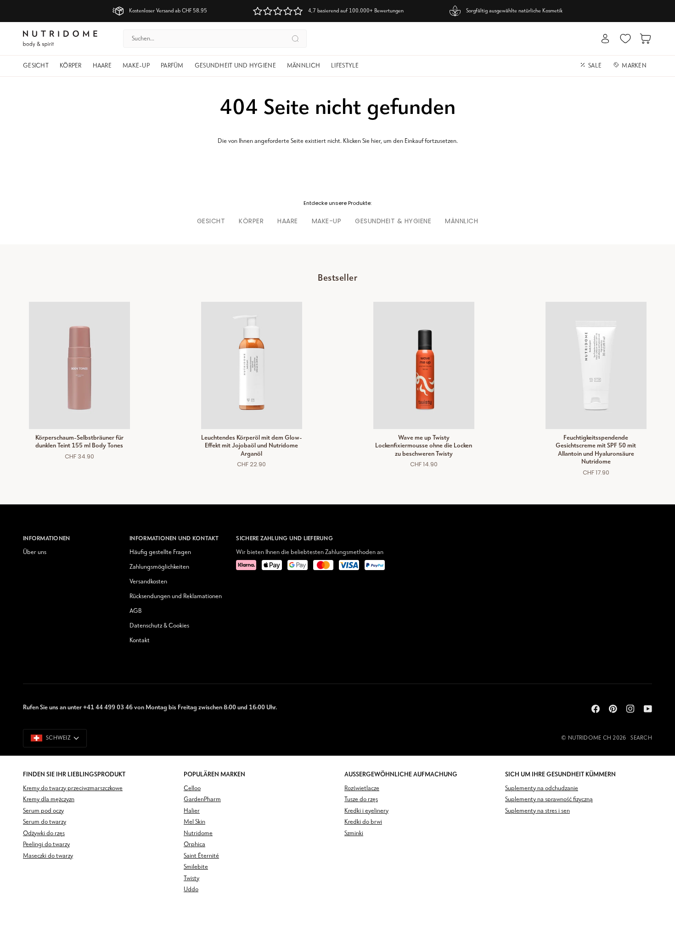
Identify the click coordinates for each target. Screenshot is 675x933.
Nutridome (198, 833)
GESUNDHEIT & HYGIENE (393, 221)
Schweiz (58, 738)
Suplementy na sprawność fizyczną (549, 799)
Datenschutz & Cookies (159, 625)
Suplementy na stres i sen (537, 811)
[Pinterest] (613, 709)
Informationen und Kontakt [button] (174, 538)
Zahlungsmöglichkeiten (159, 567)
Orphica (194, 844)
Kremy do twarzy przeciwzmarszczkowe (73, 788)
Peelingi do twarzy (46, 844)
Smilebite (196, 867)
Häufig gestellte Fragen (160, 552)
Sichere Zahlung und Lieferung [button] (284, 538)
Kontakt (139, 640)
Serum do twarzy (44, 822)
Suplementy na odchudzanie (541, 788)
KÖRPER (251, 221)
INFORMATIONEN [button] (46, 538)
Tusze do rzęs (361, 799)
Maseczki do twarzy (48, 856)
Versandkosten (148, 581)
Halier (192, 811)
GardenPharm (202, 799)
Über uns (34, 552)
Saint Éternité (201, 856)
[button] (38, 66)
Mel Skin (194, 822)
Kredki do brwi (363, 822)
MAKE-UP (327, 221)
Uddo (191, 889)
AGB (135, 611)
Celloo (192, 788)
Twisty (191, 878)
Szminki (353, 833)
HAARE (287, 221)
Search (641, 738)
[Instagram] (630, 709)
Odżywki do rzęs (44, 833)
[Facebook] (595, 709)
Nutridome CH (589, 738)
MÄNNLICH (461, 221)
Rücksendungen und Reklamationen (175, 596)
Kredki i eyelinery (366, 811)
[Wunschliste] (625, 38)
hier (376, 141)
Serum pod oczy (43, 811)
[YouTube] (648, 709)
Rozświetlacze (361, 788)
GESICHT (211, 221)
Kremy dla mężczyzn (48, 799)
